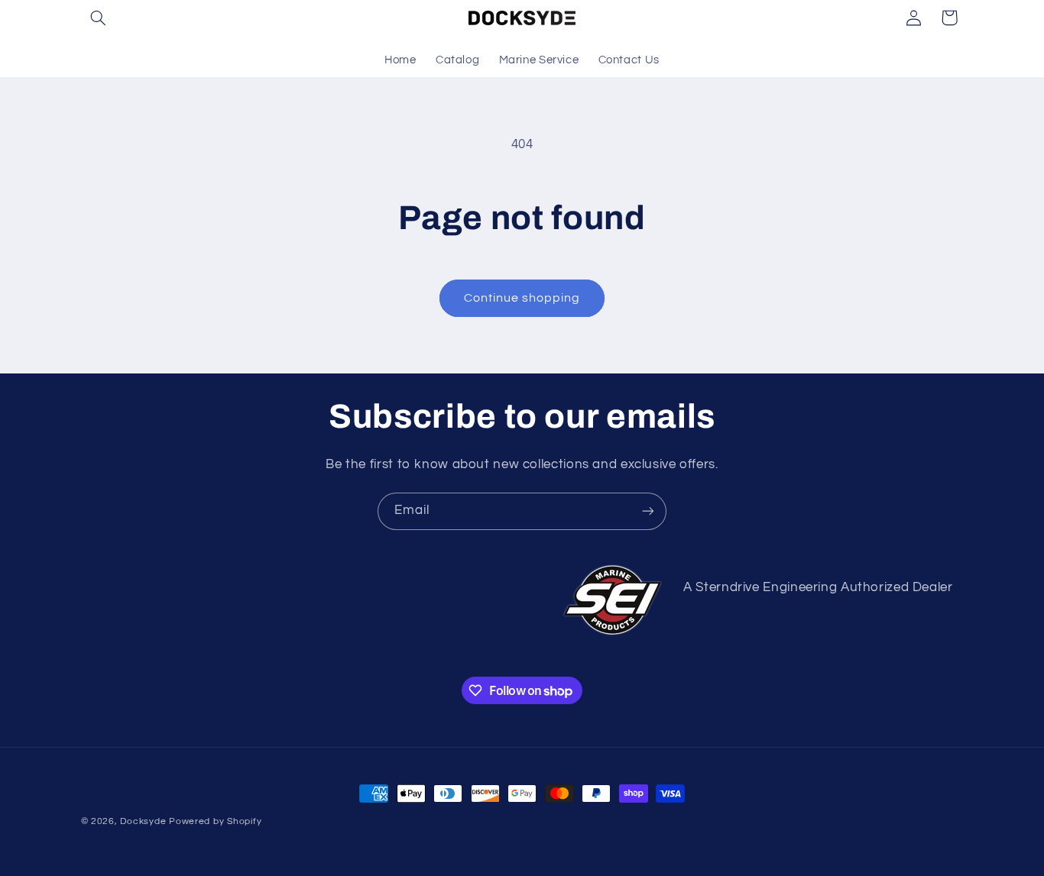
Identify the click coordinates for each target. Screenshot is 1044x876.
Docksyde (143, 821)
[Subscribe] (648, 511)
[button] (98, 17)
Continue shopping (522, 298)
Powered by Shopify (215, 821)
